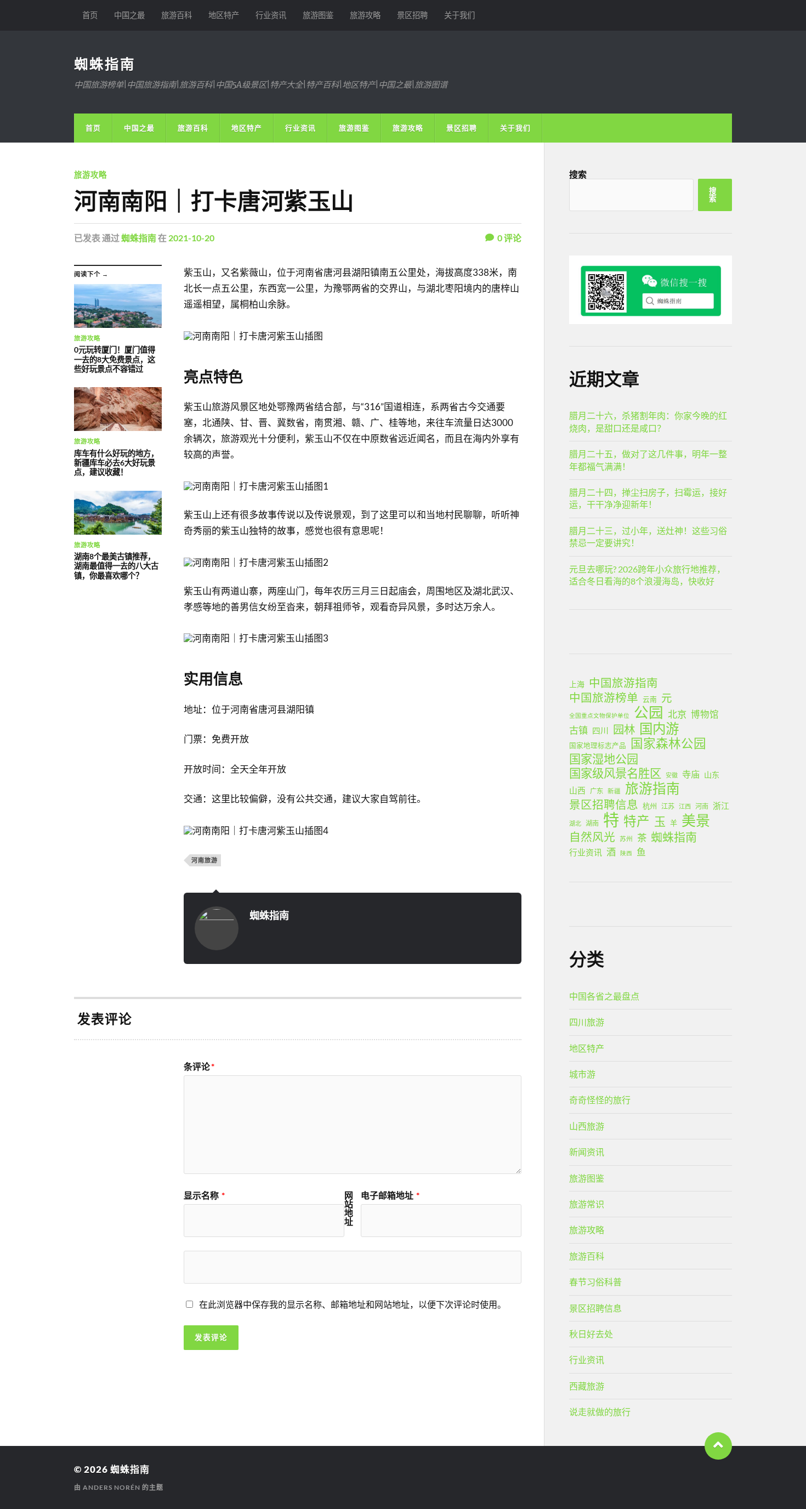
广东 (596, 791)
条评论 (199, 1066)
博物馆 (705, 714)
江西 (685, 806)
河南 (701, 806)
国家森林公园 (668, 743)
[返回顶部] (718, 1446)
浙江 (721, 805)
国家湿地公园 (603, 758)
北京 (677, 714)
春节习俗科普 (595, 1282)
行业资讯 (271, 15)
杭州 (650, 806)
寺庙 (691, 774)
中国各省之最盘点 (604, 996)
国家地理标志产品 (597, 745)
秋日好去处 (591, 1334)
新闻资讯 (586, 1152)
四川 (600, 730)
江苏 (667, 806)
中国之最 (129, 15)
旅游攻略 (365, 15)
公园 (648, 712)
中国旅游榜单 (603, 697)
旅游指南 (652, 788)
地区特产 (223, 15)
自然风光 (592, 836)
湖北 (575, 823)
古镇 (578, 730)
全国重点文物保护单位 (599, 715)
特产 (636, 820)
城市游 (582, 1074)
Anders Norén (111, 1487)
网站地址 (348, 1208)
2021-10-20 (191, 237)
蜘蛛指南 (104, 63)
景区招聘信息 (603, 804)
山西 (577, 790)
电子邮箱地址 (390, 1195)
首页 (90, 15)
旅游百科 (176, 15)
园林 (624, 729)
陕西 (626, 852)
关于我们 (459, 15)
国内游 (659, 728)
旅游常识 (586, 1204)
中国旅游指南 (623, 682)
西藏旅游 (586, 1386)
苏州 (626, 839)
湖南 (592, 823)
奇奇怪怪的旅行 (600, 1099)
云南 (650, 699)
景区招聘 (412, 15)
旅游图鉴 (318, 15)
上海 (576, 684)
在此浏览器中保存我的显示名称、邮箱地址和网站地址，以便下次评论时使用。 (352, 1304)
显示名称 (204, 1195)
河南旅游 (204, 860)
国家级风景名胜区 (615, 773)
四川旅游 (586, 1022)
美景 (696, 820)
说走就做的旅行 (600, 1411)
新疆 (614, 791)
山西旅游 (586, 1126)
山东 (711, 774)
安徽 (672, 775)
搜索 (578, 174)
